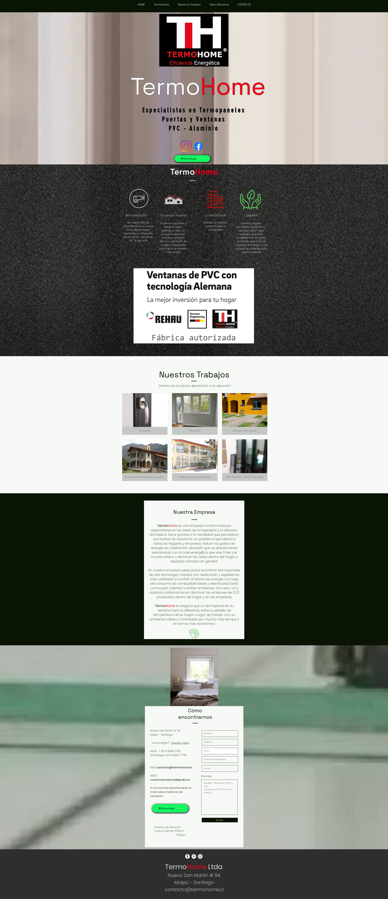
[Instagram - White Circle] (200, 856)
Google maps (180, 743)
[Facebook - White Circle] (187, 856)
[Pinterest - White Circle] (194, 856)
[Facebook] (198, 146)
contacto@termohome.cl (174, 767)
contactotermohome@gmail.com (170, 780)
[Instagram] (186, 146)
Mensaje (206, 776)
